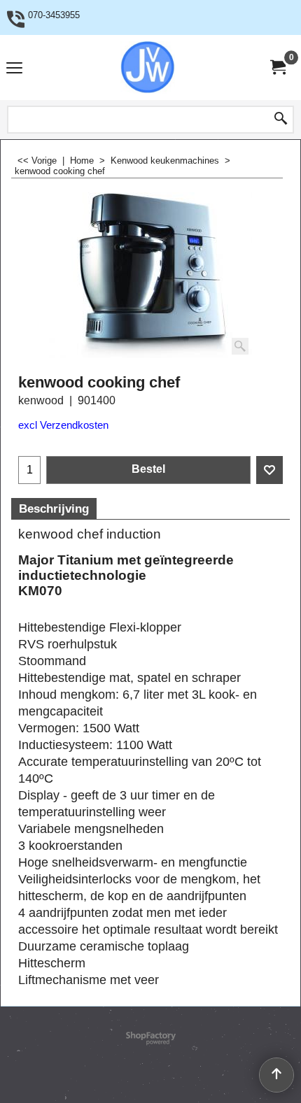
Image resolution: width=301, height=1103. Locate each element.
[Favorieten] (269, 470)
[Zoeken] (280, 119)
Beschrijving (54, 508)
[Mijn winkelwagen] (277, 67)
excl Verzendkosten (63, 425)
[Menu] (14, 68)
